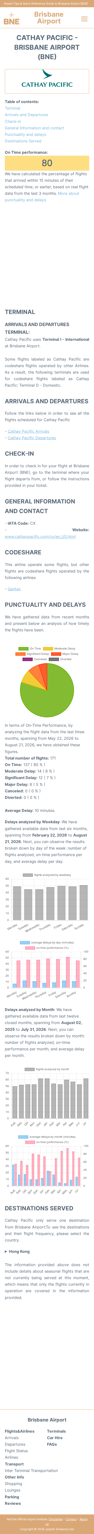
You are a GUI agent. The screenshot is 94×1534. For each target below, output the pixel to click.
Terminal (12, 108)
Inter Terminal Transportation (31, 1470)
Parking (12, 1496)
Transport (14, 1464)
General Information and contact (34, 128)
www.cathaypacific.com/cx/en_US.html (40, 536)
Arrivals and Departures (26, 114)
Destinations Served (23, 141)
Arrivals (12, 1437)
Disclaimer (56, 1519)
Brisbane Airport (49, 17)
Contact (71, 1519)
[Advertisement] (47, 255)
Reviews (13, 1503)
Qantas (14, 588)
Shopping (13, 1483)
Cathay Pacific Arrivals (28, 431)
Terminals (56, 1431)
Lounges (12, 1490)
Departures (15, 1444)
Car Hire (55, 1437)
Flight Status (16, 1450)
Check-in (13, 121)
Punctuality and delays (25, 134)
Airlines (11, 1457)
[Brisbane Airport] (11, 18)
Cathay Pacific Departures (32, 437)
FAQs (52, 1444)
